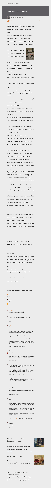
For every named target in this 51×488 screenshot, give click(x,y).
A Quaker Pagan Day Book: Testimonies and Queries (16, 440)
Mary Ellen (10, 310)
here (13, 22)
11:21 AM (10, 419)
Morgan (10, 303)
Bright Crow (10, 422)
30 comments (11, 467)
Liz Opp (10, 325)
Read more (30, 451)
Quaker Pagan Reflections (13, 2)
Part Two (17, 418)
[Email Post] (7, 294)
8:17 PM (10, 313)
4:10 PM (10, 301)
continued (10, 286)
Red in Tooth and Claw (14, 456)
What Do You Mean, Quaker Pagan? (18, 472)
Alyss (9, 364)
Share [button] (39, 20)
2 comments (11, 451)
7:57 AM (10, 350)
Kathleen (10, 352)
